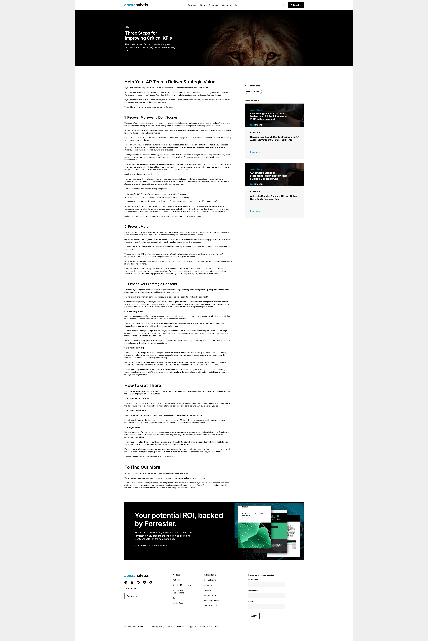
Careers (207, 590)
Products (192, 5)
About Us (208, 585)
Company (226, 5)
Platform (176, 580)
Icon (237, 5)
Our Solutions (210, 580)
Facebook (150, 582)
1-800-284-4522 (131, 589)
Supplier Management (182, 585)
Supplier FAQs (210, 595)
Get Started (296, 5)
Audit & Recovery (253, 91)
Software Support (211, 601)
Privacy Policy (158, 626)
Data (202, 5)
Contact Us (132, 596)
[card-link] (274, 131)
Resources (213, 5)
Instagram (132, 582)
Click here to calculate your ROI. (150, 545)
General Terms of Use (209, 626)
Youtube (138, 582)
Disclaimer (180, 626)
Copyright (192, 626)
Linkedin (125, 582)
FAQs (170, 626)
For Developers (210, 606)
